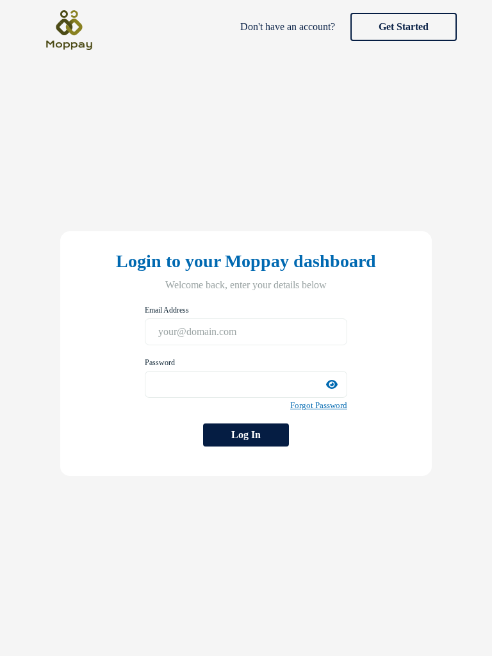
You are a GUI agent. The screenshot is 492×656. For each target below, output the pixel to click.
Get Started (404, 26)
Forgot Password (318, 405)
